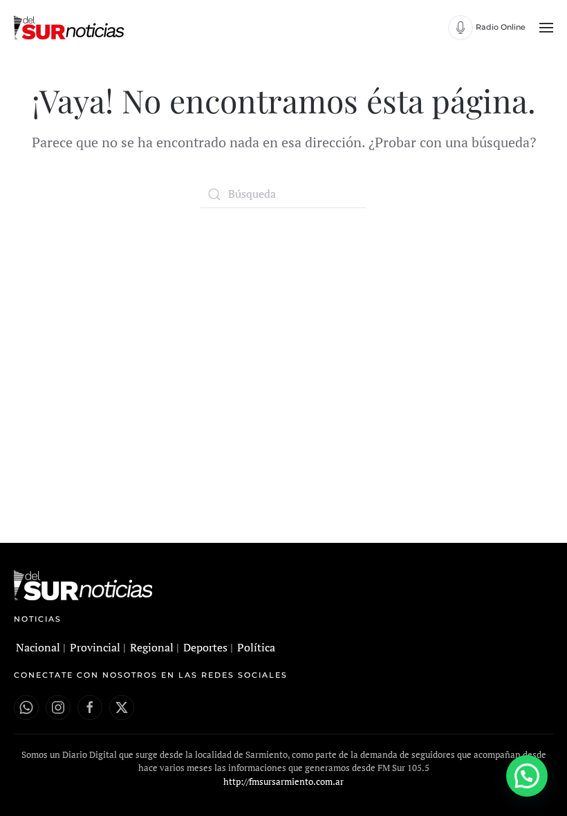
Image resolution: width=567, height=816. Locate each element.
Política (256, 647)
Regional (152, 647)
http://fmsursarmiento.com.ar (283, 781)
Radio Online (501, 27)
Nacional (38, 647)
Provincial (95, 647)
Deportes (205, 647)
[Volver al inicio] (71, 27)
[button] (546, 27)
